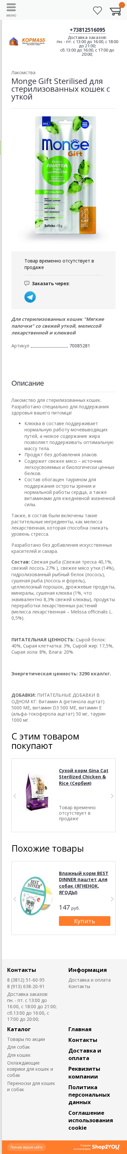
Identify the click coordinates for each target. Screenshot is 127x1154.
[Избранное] (97, 11)
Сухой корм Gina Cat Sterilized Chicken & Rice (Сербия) (83, 776)
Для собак (18, 1047)
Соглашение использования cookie (90, 1120)
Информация (87, 969)
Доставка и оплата (89, 980)
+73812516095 (87, 29)
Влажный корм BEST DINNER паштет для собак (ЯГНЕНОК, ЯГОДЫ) (83, 882)
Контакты (21, 969)
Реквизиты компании (84, 1072)
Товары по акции (26, 1039)
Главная (80, 1029)
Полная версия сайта (26, 1147)
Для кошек (19, 1055)
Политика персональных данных (89, 1094)
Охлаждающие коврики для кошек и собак (30, 1069)
